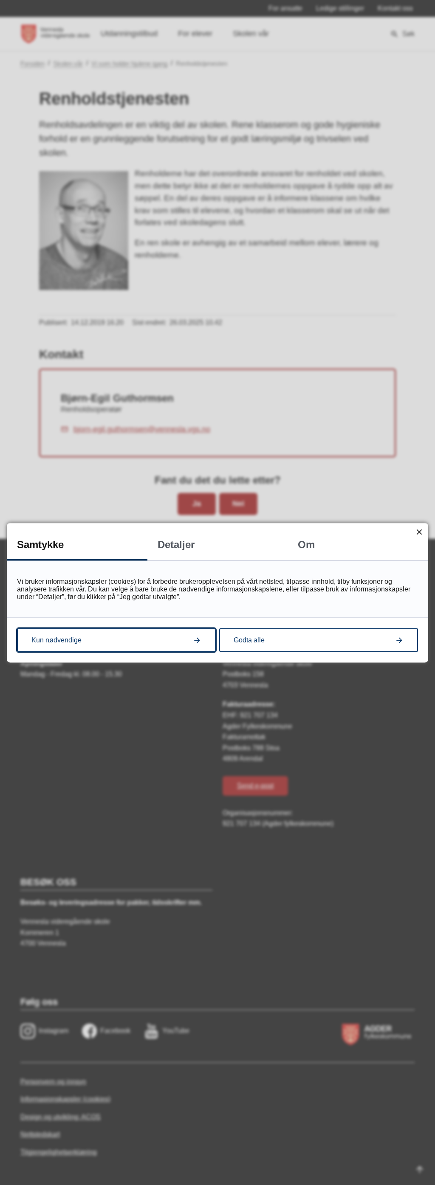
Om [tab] (306, 544)
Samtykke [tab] (40, 544)
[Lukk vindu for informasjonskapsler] (419, 532)
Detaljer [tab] (176, 544)
